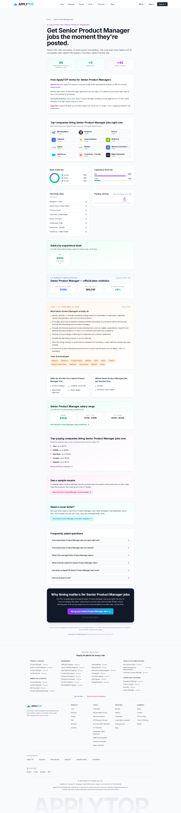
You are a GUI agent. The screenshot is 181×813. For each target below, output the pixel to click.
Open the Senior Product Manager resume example (70, 492)
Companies (118, 716)
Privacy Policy (141, 716)
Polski (36, 772)
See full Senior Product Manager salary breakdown (68, 424)
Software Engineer (67, 664)
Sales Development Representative (129, 668)
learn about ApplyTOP (105, 634)
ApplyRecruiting (81, 759)
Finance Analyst (128, 684)
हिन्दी (49, 772)
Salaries (117, 713)
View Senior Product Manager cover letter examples (70, 519)
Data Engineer (96, 664)
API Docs (74, 724)
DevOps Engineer (67, 682)
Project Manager (128, 690)
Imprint (139, 724)
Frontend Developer (68, 673)
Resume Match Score (100, 713)
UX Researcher (35, 673)
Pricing (81, 4)
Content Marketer (36, 685)
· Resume (45, 664)
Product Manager (36, 664)
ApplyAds (42, 759)
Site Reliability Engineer (68, 685)
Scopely (56, 458)
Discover (101, 4)
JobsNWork (96, 759)
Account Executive (129, 664)
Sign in (151, 4)
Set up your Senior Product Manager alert (89, 611)
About (139, 709)
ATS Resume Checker (100, 720)
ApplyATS (68, 759)
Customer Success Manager (132, 672)
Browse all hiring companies (60, 466)
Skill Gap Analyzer (99, 716)
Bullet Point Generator (100, 738)
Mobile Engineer (97, 682)
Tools (90, 4)
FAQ (72, 720)
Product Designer (36, 670)
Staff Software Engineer (69, 670)
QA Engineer (96, 679)
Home (49, 19)
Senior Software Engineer (69, 667)
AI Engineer (95, 673)
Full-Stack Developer (68, 679)
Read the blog (91, 634)
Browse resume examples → (97, 696)
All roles (117, 709)
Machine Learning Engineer (101, 670)
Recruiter (126, 687)
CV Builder (96, 709)
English (29, 772)
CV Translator (97, 728)
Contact (139, 713)
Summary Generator (99, 741)
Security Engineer (97, 676)
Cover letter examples (122, 720)
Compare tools (120, 724)
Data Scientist (96, 667)
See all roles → (79, 696)
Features (71, 4)
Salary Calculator (98, 745)
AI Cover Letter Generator (101, 724)
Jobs (62, 4)
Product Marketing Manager (39, 691)
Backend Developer (67, 676)
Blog (112, 4)
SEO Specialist (34, 688)
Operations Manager (130, 681)
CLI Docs (74, 728)
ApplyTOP (30, 759)
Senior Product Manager (38, 667)
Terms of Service (142, 720)
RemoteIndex (55, 759)
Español (42, 772)
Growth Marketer (35, 682)
